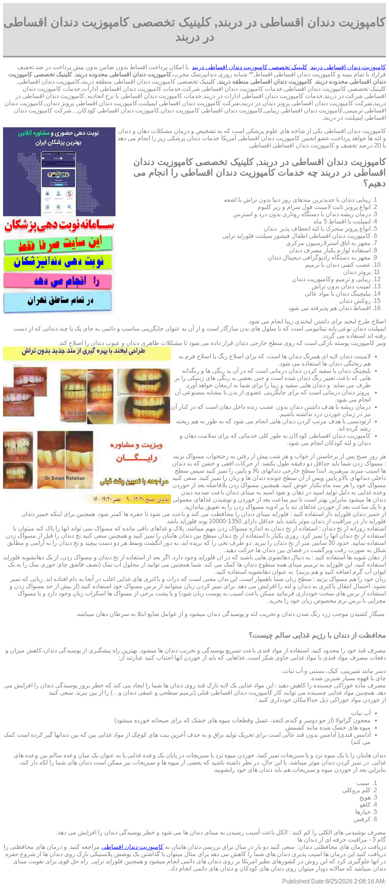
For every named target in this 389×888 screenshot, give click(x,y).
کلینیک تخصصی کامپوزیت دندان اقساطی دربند (249, 67)
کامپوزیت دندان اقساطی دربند (348, 67)
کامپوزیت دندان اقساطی (132, 847)
